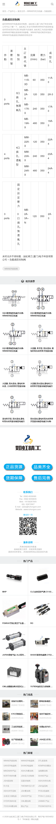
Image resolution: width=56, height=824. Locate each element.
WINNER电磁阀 (27, 760)
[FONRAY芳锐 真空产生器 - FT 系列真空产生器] (14, 609)
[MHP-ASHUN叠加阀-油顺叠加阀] (14, 578)
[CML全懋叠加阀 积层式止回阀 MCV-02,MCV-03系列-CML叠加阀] (14, 672)
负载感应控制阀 (17, 259)
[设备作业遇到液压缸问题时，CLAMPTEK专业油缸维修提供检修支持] (6, 704)
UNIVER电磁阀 (10, 765)
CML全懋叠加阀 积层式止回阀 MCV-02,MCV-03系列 (24, 686)
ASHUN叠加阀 (27, 770)
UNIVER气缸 (26, 796)
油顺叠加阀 (43, 770)
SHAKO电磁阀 (27, 765)
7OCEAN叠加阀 (10, 806)
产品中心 (12, 11)
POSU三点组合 (44, 796)
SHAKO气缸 (43, 775)
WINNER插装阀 (11, 268)
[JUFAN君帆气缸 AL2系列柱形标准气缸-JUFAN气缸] (14, 641)
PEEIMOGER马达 (44, 806)
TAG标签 (26, 819)
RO (31, 623)
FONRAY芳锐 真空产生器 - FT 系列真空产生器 (21, 623)
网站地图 (35, 819)
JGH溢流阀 (43, 785)
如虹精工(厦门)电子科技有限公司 (23, 816)
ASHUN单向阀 (44, 780)
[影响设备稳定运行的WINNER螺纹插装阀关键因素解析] (34, 704)
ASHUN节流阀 (10, 790)
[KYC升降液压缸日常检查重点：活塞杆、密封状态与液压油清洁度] (6, 716)
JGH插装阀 (8, 780)
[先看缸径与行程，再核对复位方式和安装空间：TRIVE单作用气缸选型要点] (34, 729)
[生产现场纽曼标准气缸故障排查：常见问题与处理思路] (6, 742)
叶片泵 (6, 785)
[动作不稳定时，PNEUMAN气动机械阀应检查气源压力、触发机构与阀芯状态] (34, 716)
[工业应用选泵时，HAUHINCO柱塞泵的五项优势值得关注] (6, 729)
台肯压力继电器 (10, 796)
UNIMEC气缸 (43, 801)
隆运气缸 (24, 806)
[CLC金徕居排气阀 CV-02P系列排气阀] (42, 578)
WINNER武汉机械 (34, 11)
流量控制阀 (25, 780)
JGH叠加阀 (25, 790)
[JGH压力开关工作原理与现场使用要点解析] (34, 742)
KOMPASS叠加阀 (44, 766)
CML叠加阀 (26, 801)
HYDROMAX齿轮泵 (10, 801)
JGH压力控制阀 (27, 775)
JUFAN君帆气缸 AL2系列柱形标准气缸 (18, 654)
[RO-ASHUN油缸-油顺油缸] (42, 609)
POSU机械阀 (43, 790)
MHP (4, 591)
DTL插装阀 (42, 760)
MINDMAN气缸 (10, 770)
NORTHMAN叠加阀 (10, 776)
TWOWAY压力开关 (28, 786)
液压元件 (21, 11)
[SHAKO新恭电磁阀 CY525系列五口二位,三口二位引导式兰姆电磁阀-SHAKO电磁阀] (42, 641)
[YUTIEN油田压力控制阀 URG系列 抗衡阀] (42, 672)
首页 (4, 11)
